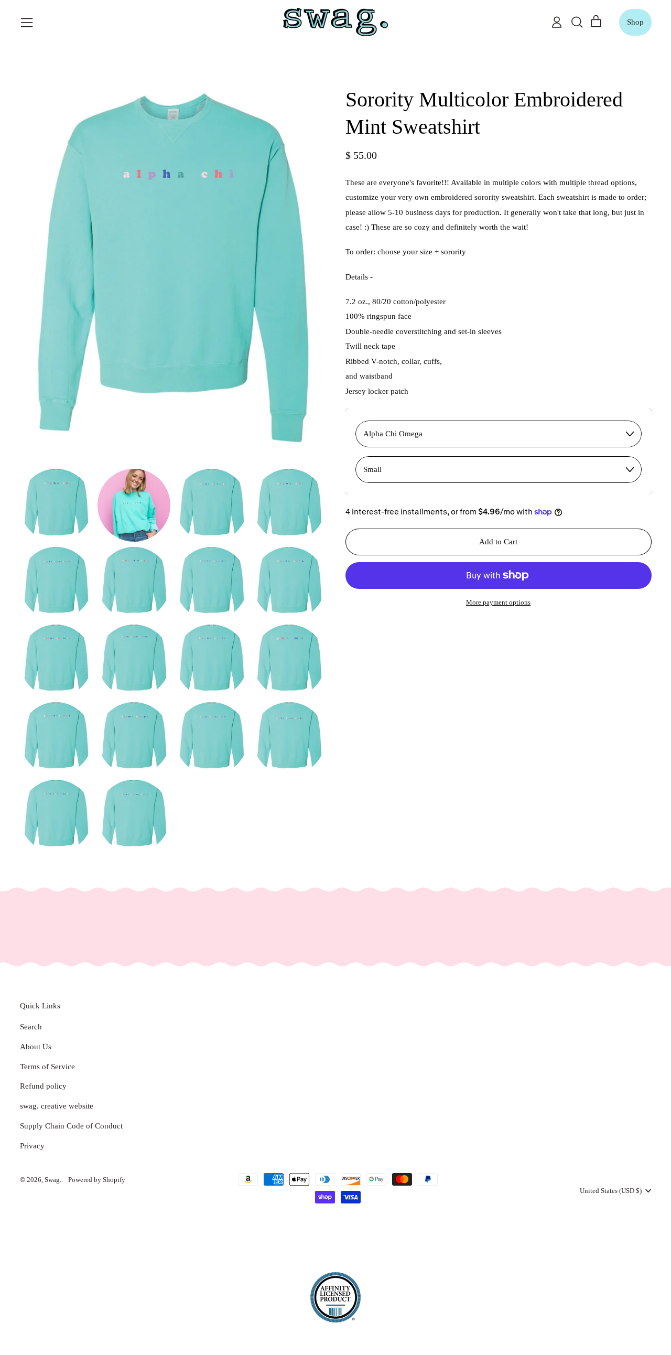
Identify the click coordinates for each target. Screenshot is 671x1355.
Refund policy (43, 1086)
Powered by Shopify (96, 1180)
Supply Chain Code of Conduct (71, 1126)
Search (31, 1027)
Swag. (53, 1180)
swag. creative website (56, 1106)
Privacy (32, 1146)
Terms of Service (47, 1066)
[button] (576, 22)
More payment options (498, 602)
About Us (35, 1046)
